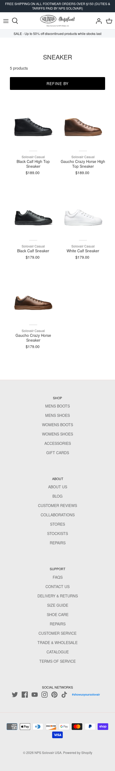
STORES (57, 524)
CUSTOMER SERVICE (57, 633)
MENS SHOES (57, 415)
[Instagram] (44, 695)
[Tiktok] (64, 695)
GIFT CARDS (57, 452)
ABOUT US (57, 486)
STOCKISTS (57, 533)
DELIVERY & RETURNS (57, 595)
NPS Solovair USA (48, 752)
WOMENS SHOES (57, 434)
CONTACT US (57, 586)
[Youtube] (35, 695)
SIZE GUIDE (57, 605)
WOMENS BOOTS (57, 424)
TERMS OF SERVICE (57, 661)
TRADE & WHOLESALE (57, 642)
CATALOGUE (58, 651)
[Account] (97, 21)
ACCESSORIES (57, 443)
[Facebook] (25, 695)
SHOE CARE (57, 614)
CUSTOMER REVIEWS (57, 505)
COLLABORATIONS (58, 514)
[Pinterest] (54, 695)
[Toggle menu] (6, 21)
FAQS (58, 577)
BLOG (57, 496)
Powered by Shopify (77, 752)
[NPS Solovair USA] (57, 21)
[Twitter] (15, 695)
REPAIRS (58, 542)
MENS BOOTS (57, 406)
